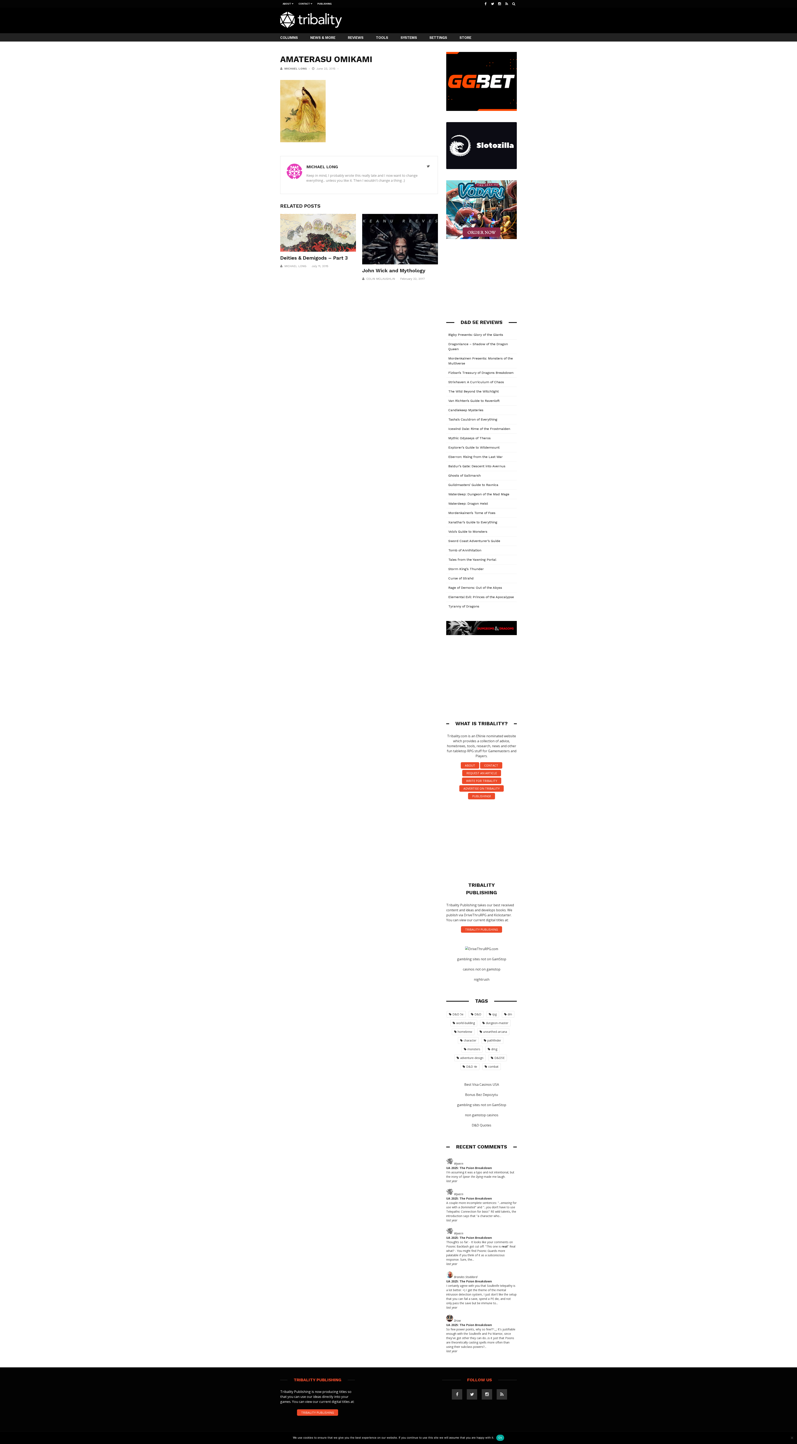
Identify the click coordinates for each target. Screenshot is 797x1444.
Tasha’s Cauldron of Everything (472, 419)
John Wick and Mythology (393, 271)
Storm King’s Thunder (466, 569)
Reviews (355, 38)
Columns (289, 38)
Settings (438, 38)
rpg (494, 1014)
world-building (465, 1023)
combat (493, 1067)
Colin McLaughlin (380, 278)
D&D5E (499, 1058)
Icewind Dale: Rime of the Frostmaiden (479, 429)
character (470, 1040)
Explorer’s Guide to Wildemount (474, 447)
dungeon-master (497, 1023)
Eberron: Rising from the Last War (475, 457)
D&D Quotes (481, 1125)
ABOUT (470, 765)
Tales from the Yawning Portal (472, 560)
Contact (304, 3)
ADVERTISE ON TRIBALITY (481, 788)
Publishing (324, 3)
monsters (473, 1049)
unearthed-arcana (495, 1032)
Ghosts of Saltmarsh (464, 475)
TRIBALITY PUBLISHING (481, 929)
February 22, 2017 (412, 278)
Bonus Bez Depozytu (481, 1094)
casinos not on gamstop (481, 969)
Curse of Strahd (461, 578)
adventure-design (471, 1058)
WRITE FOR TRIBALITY (481, 781)
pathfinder (494, 1040)
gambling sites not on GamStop (481, 959)
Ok (500, 1437)
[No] (792, 1438)
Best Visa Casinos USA (481, 1084)
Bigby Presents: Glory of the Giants (475, 335)
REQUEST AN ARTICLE (481, 773)
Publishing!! (481, 796)
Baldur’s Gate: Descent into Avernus (476, 466)
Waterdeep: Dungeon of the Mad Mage (478, 494)
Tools (382, 38)
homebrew (465, 1032)
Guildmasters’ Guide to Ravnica (473, 485)
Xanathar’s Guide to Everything (472, 522)
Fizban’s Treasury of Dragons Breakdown (480, 373)
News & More (322, 38)
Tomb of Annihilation (464, 550)
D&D (477, 1014)
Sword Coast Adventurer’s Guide (474, 541)
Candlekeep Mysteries (465, 410)
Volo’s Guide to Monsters (467, 532)
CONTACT (491, 765)
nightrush (481, 979)
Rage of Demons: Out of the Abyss (475, 588)
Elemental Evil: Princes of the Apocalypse (481, 597)
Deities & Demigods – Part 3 (314, 258)
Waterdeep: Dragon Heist (468, 503)
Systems (409, 38)
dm (510, 1014)
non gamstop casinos (481, 1115)
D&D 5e (457, 1014)
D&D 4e (471, 1067)
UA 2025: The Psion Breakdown (469, 1168)
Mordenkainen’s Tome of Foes (471, 513)
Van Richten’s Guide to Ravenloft (474, 401)
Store (465, 38)
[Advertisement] (441, 20)
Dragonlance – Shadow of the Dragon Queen (478, 346)
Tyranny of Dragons (463, 606)
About (287, 3)
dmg (494, 1049)
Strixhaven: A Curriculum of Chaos (476, 382)
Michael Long (295, 68)
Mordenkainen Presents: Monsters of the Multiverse (480, 360)
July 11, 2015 (320, 266)
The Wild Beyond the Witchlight (473, 391)
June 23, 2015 (326, 68)
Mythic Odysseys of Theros (469, 438)
